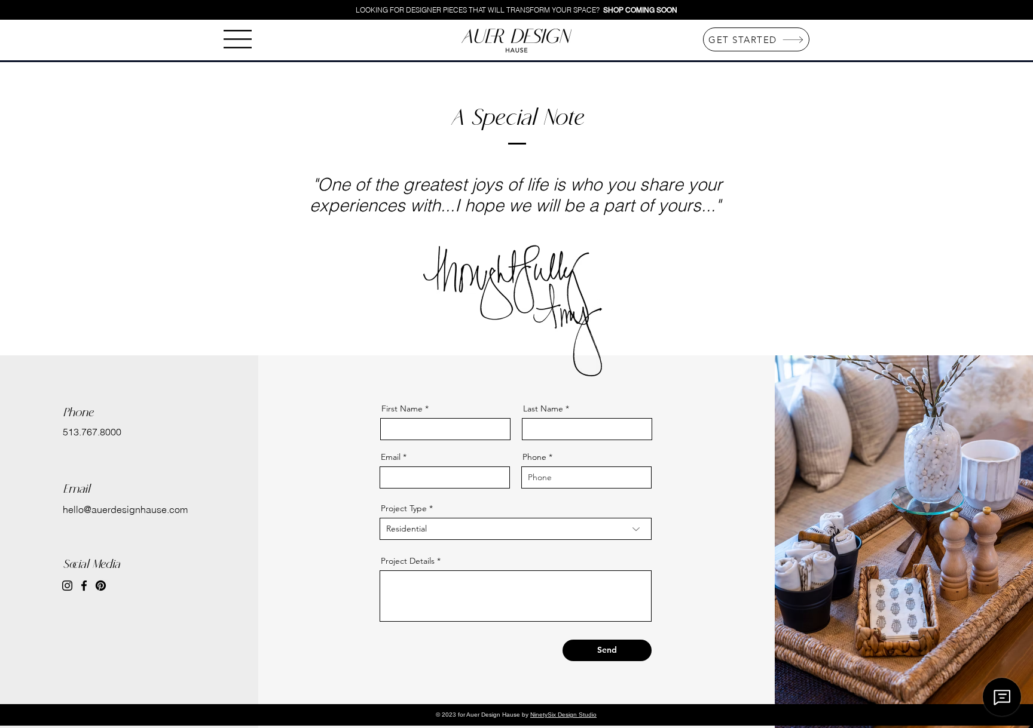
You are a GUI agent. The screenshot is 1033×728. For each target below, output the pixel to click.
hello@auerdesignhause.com (125, 509)
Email (391, 457)
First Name (402, 408)
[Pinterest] (101, 585)
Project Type (404, 508)
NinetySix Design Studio (563, 714)
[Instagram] (67, 585)
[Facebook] (84, 585)
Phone (534, 457)
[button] (238, 39)
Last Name (543, 408)
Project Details (408, 561)
